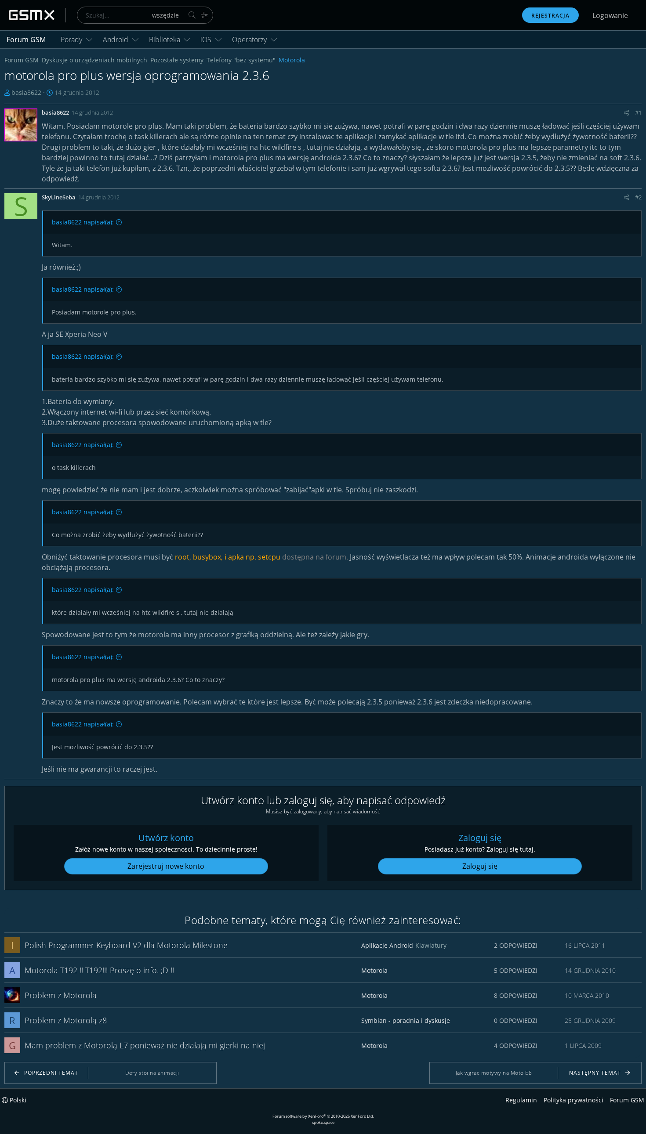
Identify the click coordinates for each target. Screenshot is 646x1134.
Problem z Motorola (61, 995)
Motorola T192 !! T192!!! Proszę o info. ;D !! (99, 970)
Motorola (374, 970)
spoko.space (323, 1122)
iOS (205, 39)
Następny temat (595, 1072)
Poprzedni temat (51, 1072)
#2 (638, 197)
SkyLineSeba (59, 197)
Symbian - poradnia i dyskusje (405, 1020)
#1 (638, 112)
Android (115, 39)
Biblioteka (164, 39)
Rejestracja (550, 15)
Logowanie (610, 15)
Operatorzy (249, 39)
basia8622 (26, 92)
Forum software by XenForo (323, 1116)
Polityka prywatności (573, 1100)
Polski (17, 1100)
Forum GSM (26, 39)
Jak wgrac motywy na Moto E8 (494, 1072)
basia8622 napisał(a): (83, 222)
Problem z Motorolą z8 (66, 1020)
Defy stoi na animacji (152, 1072)
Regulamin (521, 1100)
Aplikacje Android (387, 945)
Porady (71, 39)
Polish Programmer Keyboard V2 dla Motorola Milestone (126, 945)
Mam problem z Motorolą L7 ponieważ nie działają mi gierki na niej (145, 1045)
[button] (89, 39)
